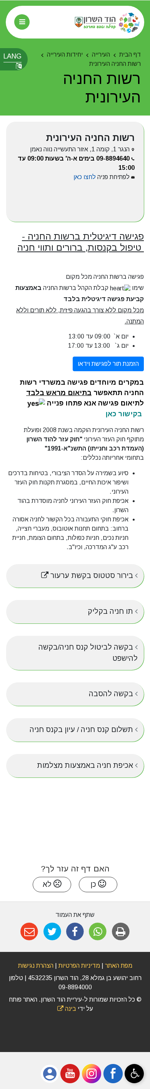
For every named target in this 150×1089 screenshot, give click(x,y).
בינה (66, 1008)
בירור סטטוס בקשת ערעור (73, 572)
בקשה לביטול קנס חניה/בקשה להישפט (88, 652)
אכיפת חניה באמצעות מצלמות (86, 765)
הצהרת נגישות (35, 965)
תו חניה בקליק (111, 611)
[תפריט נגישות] (134, 1073)
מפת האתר (118, 965)
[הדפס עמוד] (120, 931)
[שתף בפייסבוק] (75, 931)
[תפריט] (22, 22)
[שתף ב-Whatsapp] (98, 931)
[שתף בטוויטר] (52, 931)
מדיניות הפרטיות (78, 965)
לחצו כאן (84, 177)
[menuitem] (75, 576)
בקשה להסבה (112, 694)
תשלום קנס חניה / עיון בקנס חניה (82, 729)
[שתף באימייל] (29, 931)
